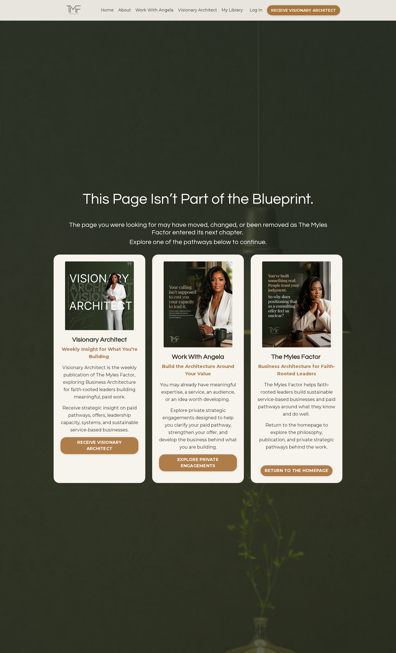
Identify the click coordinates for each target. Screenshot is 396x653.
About (124, 10)
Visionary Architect (197, 10)
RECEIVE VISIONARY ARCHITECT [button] (303, 10)
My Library (232, 10)
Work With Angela (154, 10)
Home (107, 10)
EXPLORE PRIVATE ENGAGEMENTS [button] (198, 462)
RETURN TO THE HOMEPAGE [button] (296, 470)
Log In (256, 10)
